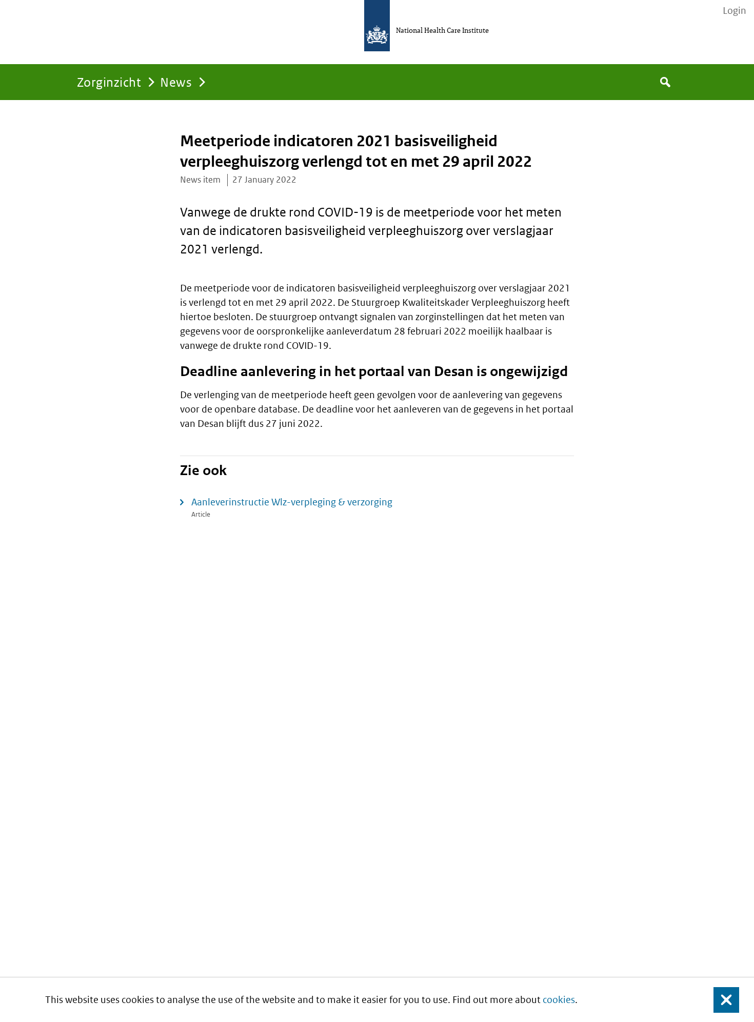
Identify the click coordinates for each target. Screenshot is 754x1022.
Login (734, 11)
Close (720, 1000)
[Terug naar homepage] (377, 25)
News (176, 81)
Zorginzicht (109, 81)
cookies (559, 1000)
